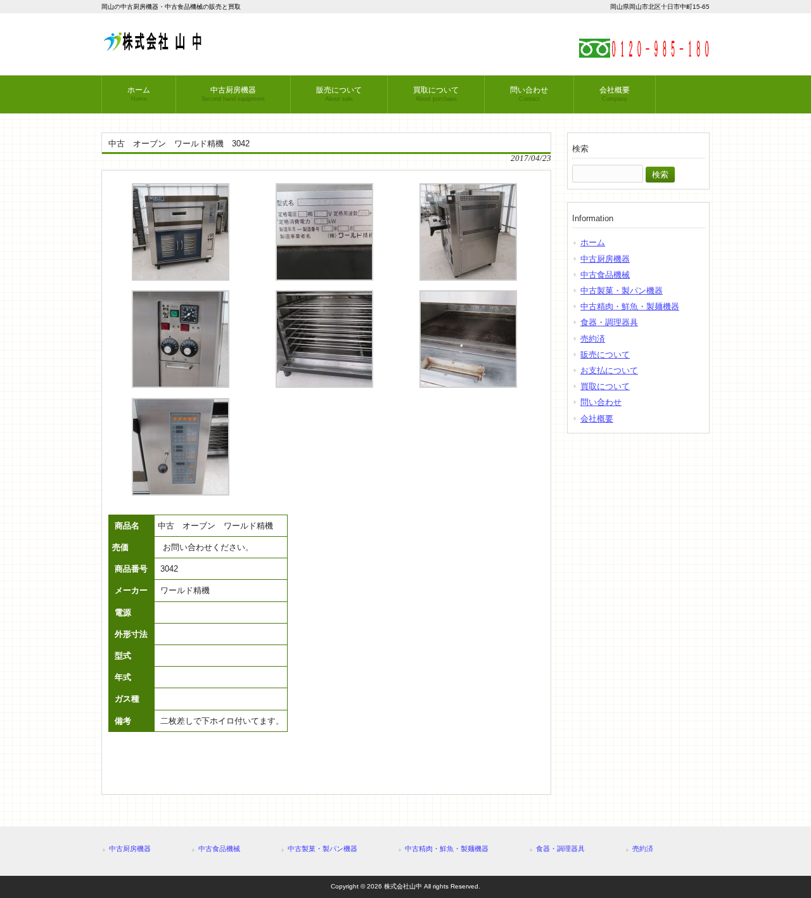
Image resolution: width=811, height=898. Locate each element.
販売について (605, 354)
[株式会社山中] (152, 46)
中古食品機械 (605, 274)
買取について (605, 386)
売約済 (592, 338)
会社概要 (596, 418)
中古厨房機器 (605, 259)
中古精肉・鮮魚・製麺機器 (629, 306)
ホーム (592, 242)
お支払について (609, 370)
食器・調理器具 (609, 322)
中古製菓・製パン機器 (621, 290)
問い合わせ (601, 402)
